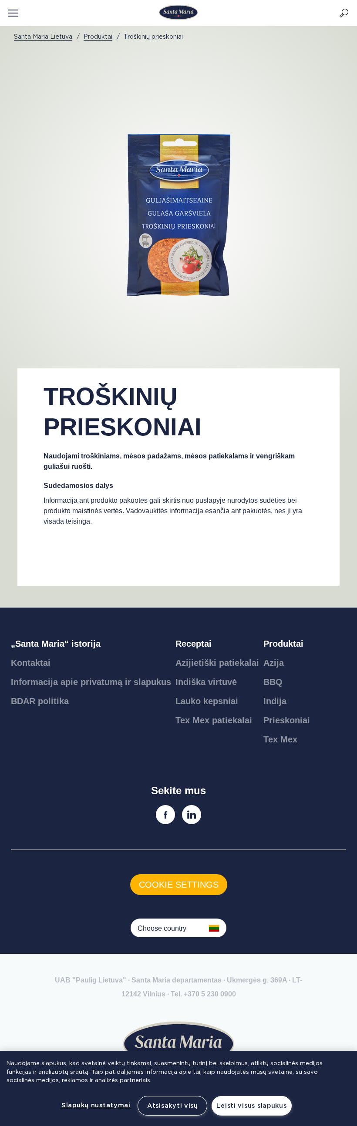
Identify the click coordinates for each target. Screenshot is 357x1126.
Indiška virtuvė (206, 682)
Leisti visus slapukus (251, 1106)
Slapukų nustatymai (96, 1105)
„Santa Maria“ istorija (56, 643)
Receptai (193, 643)
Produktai (283, 643)
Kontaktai (31, 663)
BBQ (273, 682)
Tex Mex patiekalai (213, 720)
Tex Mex (280, 739)
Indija (274, 701)
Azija (273, 663)
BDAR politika (40, 701)
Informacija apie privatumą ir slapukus (91, 682)
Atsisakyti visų (172, 1106)
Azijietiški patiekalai (217, 663)
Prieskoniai (286, 720)
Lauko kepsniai (206, 701)
